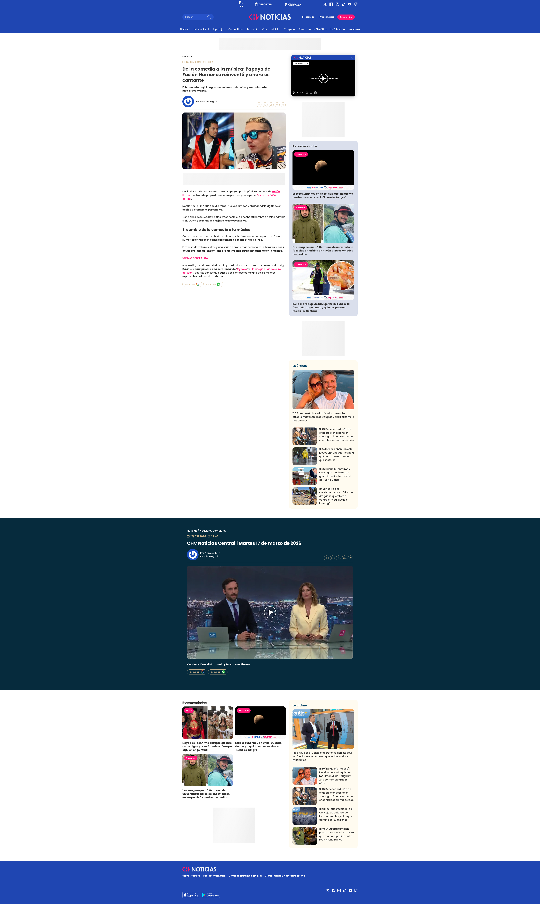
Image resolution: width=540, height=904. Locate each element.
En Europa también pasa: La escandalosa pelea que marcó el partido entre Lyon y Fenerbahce (336, 834)
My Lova (242, 269)
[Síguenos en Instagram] (337, 4)
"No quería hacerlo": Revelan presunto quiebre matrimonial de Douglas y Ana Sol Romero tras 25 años (323, 417)
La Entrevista (337, 29)
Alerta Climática (317, 29)
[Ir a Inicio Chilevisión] (293, 4)
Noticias (187, 56)
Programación (327, 16)
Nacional (185, 29)
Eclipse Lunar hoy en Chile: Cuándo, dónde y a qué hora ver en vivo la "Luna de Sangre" (322, 195)
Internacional (201, 29)
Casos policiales (271, 29)
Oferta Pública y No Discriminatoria (285, 875)
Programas (308, 16)
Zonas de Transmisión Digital (245, 875)
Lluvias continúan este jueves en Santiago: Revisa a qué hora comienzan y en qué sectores (336, 454)
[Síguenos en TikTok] (343, 4)
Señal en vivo (346, 17)
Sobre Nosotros (191, 875)
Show (301, 29)
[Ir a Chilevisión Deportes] (263, 4)
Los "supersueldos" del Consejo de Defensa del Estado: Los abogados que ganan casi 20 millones (336, 814)
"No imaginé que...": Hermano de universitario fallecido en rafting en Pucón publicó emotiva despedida (322, 250)
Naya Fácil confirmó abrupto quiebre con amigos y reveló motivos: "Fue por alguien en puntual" (207, 746)
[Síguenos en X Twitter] (325, 4)
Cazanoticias (235, 29)
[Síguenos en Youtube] (349, 4)
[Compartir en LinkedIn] (277, 104)
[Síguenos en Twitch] (356, 4)
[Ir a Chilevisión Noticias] (270, 17)
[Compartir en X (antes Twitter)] (271, 104)
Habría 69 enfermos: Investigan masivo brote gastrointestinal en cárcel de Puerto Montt (335, 474)
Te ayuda (289, 29)
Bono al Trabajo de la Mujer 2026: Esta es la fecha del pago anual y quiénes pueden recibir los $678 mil (321, 307)
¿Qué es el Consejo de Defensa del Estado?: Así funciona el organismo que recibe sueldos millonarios (322, 756)
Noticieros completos (213, 530)
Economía (252, 29)
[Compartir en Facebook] (259, 104)
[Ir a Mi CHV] (241, 4)
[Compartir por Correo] (283, 104)
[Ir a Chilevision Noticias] (270, 869)
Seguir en (190, 284)
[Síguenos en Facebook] (331, 4)
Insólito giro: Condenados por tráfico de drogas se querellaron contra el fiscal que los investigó (336, 496)
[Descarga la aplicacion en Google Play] (190, 895)
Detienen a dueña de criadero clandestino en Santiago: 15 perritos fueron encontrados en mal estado (336, 434)
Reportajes (218, 29)
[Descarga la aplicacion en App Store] (210, 895)
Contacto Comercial (214, 875)
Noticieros (354, 29)
